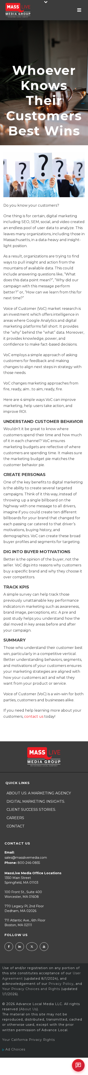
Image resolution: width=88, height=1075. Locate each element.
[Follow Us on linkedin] (19, 946)
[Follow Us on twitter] (31, 946)
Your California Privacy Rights (28, 1040)
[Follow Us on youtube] (44, 946)
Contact (16, 826)
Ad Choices (14, 1049)
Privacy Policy (61, 984)
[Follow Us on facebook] (9, 946)
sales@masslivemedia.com (26, 858)
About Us (28, 1009)
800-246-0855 (29, 863)
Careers (15, 818)
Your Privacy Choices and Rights (31, 989)
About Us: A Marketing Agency (39, 793)
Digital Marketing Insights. (36, 801)
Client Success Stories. (31, 809)
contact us (33, 716)
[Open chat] (78, 1065)
